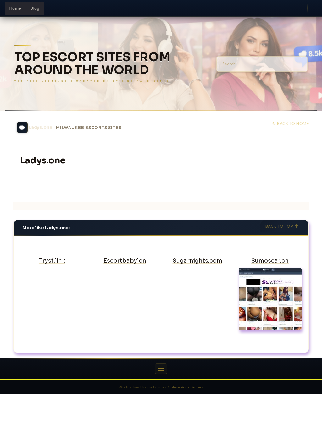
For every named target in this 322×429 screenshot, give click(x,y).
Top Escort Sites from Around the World (92, 64)
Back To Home (292, 123)
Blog (35, 8)
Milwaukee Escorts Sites (88, 127)
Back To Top (279, 226)
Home (15, 8)
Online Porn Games (185, 387)
